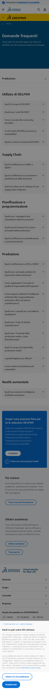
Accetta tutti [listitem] (11, 685)
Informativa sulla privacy (30, 668)
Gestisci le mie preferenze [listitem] (17, 677)
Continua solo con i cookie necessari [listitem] (18, 624)
